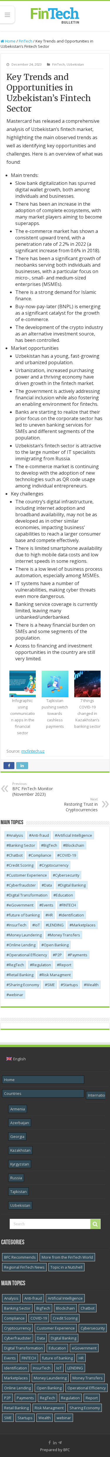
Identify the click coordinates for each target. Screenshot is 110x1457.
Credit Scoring (21, 865)
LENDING (56, 925)
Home (10, 41)
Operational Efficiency (28, 954)
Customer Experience (28, 875)
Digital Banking (73, 885)
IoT (37, 925)
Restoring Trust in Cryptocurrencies (81, 804)
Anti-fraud (40, 835)
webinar (16, 994)
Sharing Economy (24, 984)
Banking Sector (22, 845)
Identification (72, 915)
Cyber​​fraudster (22, 885)
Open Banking (56, 945)
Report (65, 964)
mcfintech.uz (33, 751)
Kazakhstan (20, 1150)
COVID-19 (68, 855)
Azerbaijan (19, 1122)
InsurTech (17, 925)
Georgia (17, 1136)
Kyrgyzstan (19, 1164)
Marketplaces (84, 925)
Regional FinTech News (24, 1267)
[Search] (95, 1224)
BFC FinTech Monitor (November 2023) (32, 789)
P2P (58, 954)
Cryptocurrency (55, 865)
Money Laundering (25, 935)
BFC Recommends (20, 1257)
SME (51, 984)
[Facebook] (49, 1442)
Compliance (41, 855)
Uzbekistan (75, 64)
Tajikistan (18, 1191)
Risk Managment (56, 974)
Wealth (92, 984)
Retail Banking (21, 974)
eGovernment (21, 905)
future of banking (24, 915)
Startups (70, 984)
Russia (16, 1177)
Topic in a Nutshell (66, 1267)
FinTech (25, 41)
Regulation (41, 964)
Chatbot (16, 855)
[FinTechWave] (60, 1442)
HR (50, 915)
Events (47, 905)
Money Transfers (65, 935)
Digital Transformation (28, 895)
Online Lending (22, 945)
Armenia (17, 1109)
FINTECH (69, 905)
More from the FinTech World (67, 1257)
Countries (12, 1093)
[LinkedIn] (55, 1442)
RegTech (16, 964)
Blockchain (74, 845)
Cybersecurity (67, 875)
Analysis (16, 835)
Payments (78, 954)
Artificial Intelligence (74, 835)
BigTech (50, 845)
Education (64, 895)
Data (48, 885)
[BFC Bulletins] (55, 15)
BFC (66, 1449)
